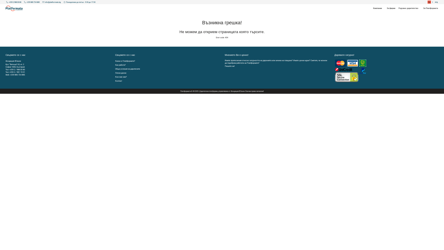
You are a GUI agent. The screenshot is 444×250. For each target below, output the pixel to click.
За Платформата (430, 8)
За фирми (391, 8)
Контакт (118, 81)
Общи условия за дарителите (127, 69)
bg (429, 2)
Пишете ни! (230, 66)
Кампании (377, 8)
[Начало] (14, 8)
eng (436, 2)
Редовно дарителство (408, 8)
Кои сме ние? (121, 77)
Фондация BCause (13, 61)
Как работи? (120, 65)
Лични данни (120, 73)
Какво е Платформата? (125, 61)
